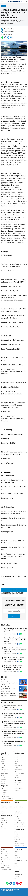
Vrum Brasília (17, 857)
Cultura (16, 767)
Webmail (3, 812)
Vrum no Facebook (5, 865)
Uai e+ (16, 878)
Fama (2, 805)
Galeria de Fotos (18, 820)
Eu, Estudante (19, 753)
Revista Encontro (21, 860)
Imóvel (17, 802)
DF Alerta (17, 851)
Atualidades (17, 867)
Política (2, 761)
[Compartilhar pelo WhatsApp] (21, 634)
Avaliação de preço (5, 859)
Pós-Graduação (18, 775)
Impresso (4, 786)
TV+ (2, 826)
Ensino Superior (18, 757)
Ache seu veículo (4, 851)
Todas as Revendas (5, 867)
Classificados (19, 829)
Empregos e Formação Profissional (19, 838)
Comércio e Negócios (19, 845)
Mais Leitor (3, 828)
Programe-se (4, 820)
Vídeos (2, 861)
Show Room (17, 816)
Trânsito (3, 783)
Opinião (2, 775)
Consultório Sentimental (6, 807)
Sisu (15, 771)
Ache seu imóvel (18, 805)
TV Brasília (18, 849)
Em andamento (18, 786)
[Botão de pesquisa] (26, 1)
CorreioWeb (5, 802)
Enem (16, 763)
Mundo (2, 767)
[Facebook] (5, 38)
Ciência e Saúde (4, 773)
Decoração (17, 818)
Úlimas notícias (18, 812)
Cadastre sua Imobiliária (20, 826)
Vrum (3, 849)
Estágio (16, 761)
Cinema (2, 818)
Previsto (16, 784)
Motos (2, 863)
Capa (2, 757)
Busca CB (3, 794)
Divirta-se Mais (6, 815)
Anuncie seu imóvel (19, 807)
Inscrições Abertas (19, 788)
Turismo (3, 781)
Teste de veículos (5, 857)
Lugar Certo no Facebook (20, 822)
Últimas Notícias (18, 765)
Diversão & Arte (4, 769)
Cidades (3, 759)
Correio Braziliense (5, 754)
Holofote (3, 777)
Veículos (16, 836)
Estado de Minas (18, 874)
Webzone (3, 811)
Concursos (18, 780)
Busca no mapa (18, 809)
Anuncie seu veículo (5, 853)
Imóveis (16, 834)
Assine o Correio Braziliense (7, 798)
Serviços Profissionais (19, 843)
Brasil (2, 763)
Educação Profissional (19, 773)
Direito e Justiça (4, 790)
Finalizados (17, 790)
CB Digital (3, 792)
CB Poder (17, 855)
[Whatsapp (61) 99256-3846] (7, 883)
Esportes (3, 771)
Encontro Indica (18, 869)
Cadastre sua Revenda (6, 869)
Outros (17, 872)
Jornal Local (17, 853)
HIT (2, 824)
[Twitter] (8, 38)
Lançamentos (17, 811)
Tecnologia (3, 779)
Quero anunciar (18, 832)
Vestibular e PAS (18, 769)
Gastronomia (4, 809)
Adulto (16, 841)
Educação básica (18, 755)
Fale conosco (17, 777)
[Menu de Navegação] (2, 1)
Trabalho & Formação (19, 759)
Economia (3, 765)
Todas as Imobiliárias (19, 824)
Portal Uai (17, 876)
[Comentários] (11, 38)
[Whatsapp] (2, 38)
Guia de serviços (18, 814)
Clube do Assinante (5, 796)
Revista (16, 865)
